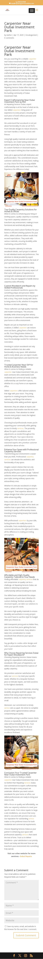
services (20, 428)
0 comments (9, 38)
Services (27, 783)
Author (9, 35)
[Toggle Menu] (32, 10)
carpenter (32, 59)
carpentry (30, 457)
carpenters (17, 110)
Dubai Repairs (26, 856)
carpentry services (26, 579)
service (7, 708)
